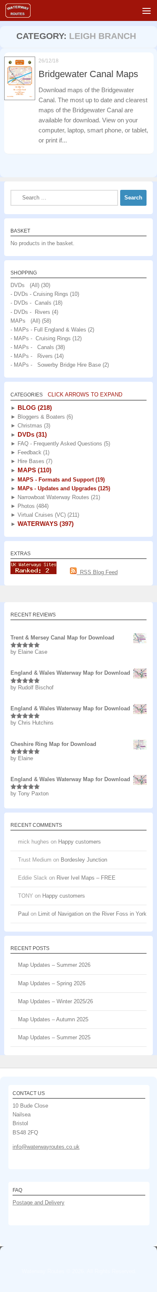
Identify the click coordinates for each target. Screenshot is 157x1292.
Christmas (33, 425)
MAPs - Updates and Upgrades (63, 488)
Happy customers (79, 842)
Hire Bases (34, 461)
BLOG (34, 407)
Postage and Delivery (38, 1202)
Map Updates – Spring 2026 (51, 983)
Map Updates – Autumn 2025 (53, 1019)
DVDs (31, 434)
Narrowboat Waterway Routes (58, 497)
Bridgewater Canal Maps (88, 74)
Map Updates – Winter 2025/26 (55, 1001)
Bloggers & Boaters (44, 417)
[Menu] (146, 10)
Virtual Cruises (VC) (47, 515)
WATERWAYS (45, 523)
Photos (32, 506)
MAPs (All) (25, 321)
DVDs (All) (24, 285)
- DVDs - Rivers (30, 312)
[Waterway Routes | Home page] (22, 10)
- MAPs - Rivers (31, 356)
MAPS (33, 470)
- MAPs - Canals (32, 347)
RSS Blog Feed (97, 572)
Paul (23, 914)
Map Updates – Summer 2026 (54, 965)
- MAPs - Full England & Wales (48, 329)
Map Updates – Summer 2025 (54, 1037)
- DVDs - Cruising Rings (39, 294)
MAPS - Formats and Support (60, 479)
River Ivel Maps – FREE (86, 878)
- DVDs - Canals (30, 303)
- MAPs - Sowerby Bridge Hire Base (55, 365)
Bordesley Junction (84, 860)
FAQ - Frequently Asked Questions (63, 443)
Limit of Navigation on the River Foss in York (92, 914)
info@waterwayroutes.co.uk (46, 1147)
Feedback (32, 452)
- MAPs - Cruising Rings (40, 338)
